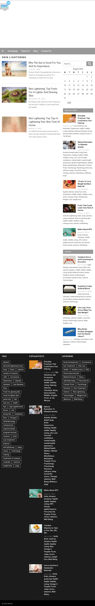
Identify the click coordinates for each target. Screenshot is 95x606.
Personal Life (78, 242)
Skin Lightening (79, 392)
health (85, 155)
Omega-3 (13, 418)
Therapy (66, 173)
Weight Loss (67, 199)
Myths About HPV (85, 229)
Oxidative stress (68, 275)
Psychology (72, 168)
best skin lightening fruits (72, 216)
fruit (80, 192)
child (5, 377)
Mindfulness (72, 165)
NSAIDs (76, 134)
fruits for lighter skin (11, 395)
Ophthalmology (9, 421)
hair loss (6, 403)
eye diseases (18, 384)
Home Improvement (71, 373)
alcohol (6, 362)
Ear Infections (79, 126)
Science (85, 278)
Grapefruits (67, 194)
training (6, 455)
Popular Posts (85, 134)
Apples (65, 192)
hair (15, 399)
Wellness (87, 173)
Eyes (5, 388)
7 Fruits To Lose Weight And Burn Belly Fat (84, 183)
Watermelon (83, 197)
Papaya (70, 197)
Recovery (89, 168)
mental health (76, 160)
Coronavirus (86, 362)
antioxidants (73, 267)
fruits (84, 192)
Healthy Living (68, 157)
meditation (67, 160)
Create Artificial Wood (77, 297)
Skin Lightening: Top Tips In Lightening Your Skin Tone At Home (44, 122)
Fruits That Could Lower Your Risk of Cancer (85, 207)
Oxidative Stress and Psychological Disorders (85, 259)
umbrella (6, 462)
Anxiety (65, 152)
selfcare (66, 170)
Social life (77, 170)
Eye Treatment (69, 366)
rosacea (6, 436)
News (87, 272)
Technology (73, 302)
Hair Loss (81, 366)
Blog (36, 51)
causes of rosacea (10, 373)
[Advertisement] (47, 29)
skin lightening (8, 447)
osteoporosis (68, 223)
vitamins (72, 173)
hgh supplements (16, 407)
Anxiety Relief (73, 152)
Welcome (67, 399)
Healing (74, 155)
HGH (87, 370)
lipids (70, 272)
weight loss (77, 199)
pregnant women (10, 432)
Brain (85, 152)
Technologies (68, 280)
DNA (84, 267)
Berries (71, 192)
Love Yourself (82, 157)
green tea (7, 399)
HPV (80, 240)
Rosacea (66, 388)
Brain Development (70, 362)
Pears (76, 197)
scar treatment (9, 440)
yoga (65, 175)
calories (89, 216)
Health (81, 128)
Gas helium (85, 339)
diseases (81, 237)
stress (84, 170)
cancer (65, 218)
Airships (77, 339)
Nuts (5, 418)
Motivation (81, 165)
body (81, 152)
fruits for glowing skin (83, 218)
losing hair (7, 414)
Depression (67, 155)
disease (71, 218)
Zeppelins (66, 344)
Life (75, 157)
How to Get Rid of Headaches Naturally (51, 567)
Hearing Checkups (80, 131)
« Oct (69, 102)
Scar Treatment (79, 388)
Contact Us (46, 51)
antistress (66, 318)
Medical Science (78, 272)
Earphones (75, 128)
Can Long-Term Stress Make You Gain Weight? (85, 310)
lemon (65, 197)
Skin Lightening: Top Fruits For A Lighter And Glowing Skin (42, 92)
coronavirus (14, 377)
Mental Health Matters (79, 163)
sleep (71, 170)
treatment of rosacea (11, 458)
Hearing (70, 131)
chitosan (66, 297)
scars (15, 436)
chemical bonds (83, 294)
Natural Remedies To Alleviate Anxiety (85, 144)
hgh (4, 407)
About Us (25, 51)
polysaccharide (78, 299)
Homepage (13, 51)
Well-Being (80, 173)
